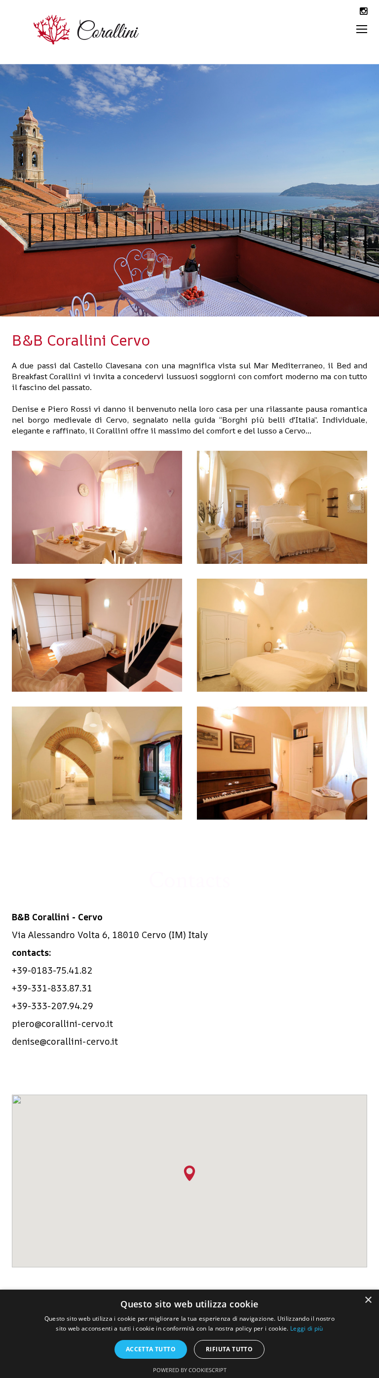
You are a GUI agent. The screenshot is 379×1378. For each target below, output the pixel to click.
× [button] (368, 1300)
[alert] (189, 1334)
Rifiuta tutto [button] (229, 1349)
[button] (189, 1173)
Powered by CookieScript (190, 1370)
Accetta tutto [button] (151, 1349)
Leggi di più (306, 1328)
